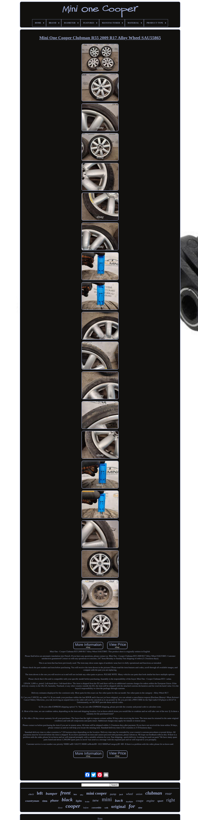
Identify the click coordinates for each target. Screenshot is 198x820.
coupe (139, 800)
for (132, 806)
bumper (51, 794)
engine (150, 800)
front (65, 793)
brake (87, 802)
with (106, 808)
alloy (81, 795)
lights (79, 800)
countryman (32, 800)
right (170, 799)
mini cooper (96, 793)
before (85, 808)
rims (44, 801)
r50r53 (31, 794)
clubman (153, 793)
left (40, 793)
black (67, 799)
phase (54, 800)
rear (168, 793)
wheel (129, 794)
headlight (129, 802)
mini (107, 799)
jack (121, 794)
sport (160, 800)
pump (113, 794)
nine (140, 807)
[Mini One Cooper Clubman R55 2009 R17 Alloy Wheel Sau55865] (100, 58)
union (139, 794)
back (119, 801)
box (75, 795)
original (118, 806)
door (60, 807)
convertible (96, 808)
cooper (73, 806)
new (96, 800)
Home (100, 818)
